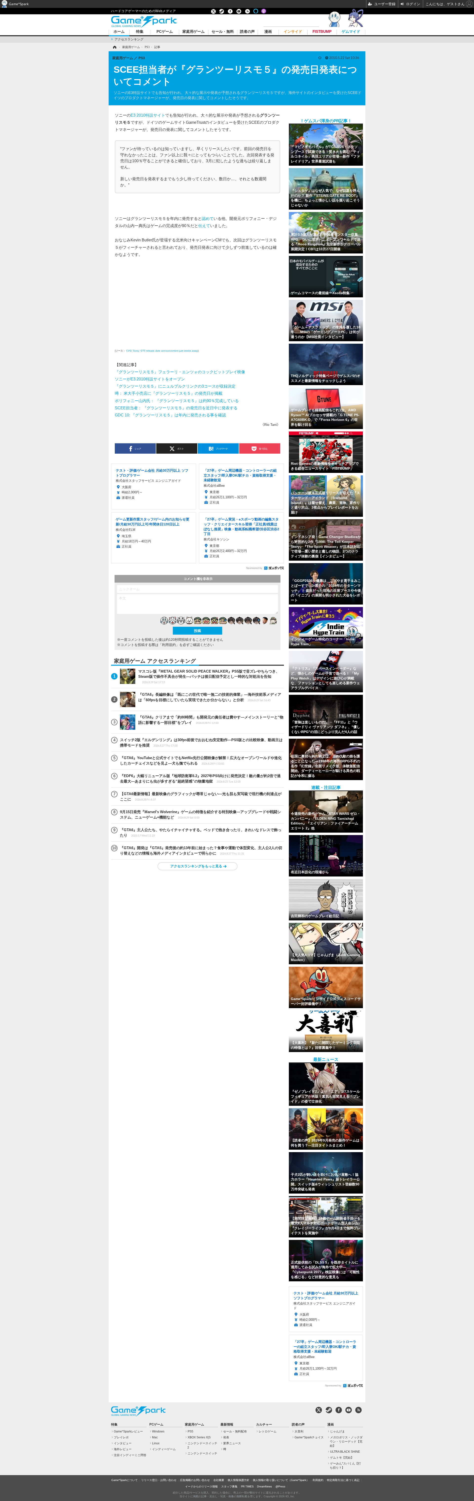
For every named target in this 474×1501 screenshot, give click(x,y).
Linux (155, 1443)
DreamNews (264, 1486)
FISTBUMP (322, 32)
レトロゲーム (267, 1431)
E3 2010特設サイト (148, 115)
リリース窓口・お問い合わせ (159, 1480)
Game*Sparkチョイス (309, 1437)
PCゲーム (165, 32)
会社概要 (218, 1480)
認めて (208, 218)
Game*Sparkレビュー (128, 1431)
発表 (226, 1437)
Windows (158, 1431)
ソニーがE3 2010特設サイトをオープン (150, 379)
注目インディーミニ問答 (130, 1455)
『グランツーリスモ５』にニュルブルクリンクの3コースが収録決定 (175, 386)
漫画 (268, 32)
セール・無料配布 (235, 1431)
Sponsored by (254, 568)
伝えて (204, 225)
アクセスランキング (129, 39)
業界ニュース (232, 1443)
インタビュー (123, 1443)
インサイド (293, 32)
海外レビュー (123, 1449)
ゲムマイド (351, 32)
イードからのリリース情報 (201, 1486)
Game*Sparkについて (124, 1480)
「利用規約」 (168, 645)
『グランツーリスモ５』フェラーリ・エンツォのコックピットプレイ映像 (180, 372)
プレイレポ (121, 1437)
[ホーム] (114, 47)
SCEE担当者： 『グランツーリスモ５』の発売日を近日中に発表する (176, 408)
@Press (280, 1486)
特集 (139, 32)
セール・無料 (223, 32)
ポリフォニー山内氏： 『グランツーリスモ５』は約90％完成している (177, 400)
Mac (155, 1437)
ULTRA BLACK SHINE (345, 1451)
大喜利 (299, 1431)
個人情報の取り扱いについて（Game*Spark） (281, 1480)
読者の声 (247, 32)
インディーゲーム (164, 1449)
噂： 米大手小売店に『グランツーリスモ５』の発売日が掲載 (168, 393)
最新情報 (226, 1424)
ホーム (119, 32)
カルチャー (264, 1424)
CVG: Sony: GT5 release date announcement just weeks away (162, 350)
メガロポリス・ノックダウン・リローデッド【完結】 (346, 1441)
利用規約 (318, 1480)
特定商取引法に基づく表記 (343, 1480)
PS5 (190, 1431)
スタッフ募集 (229, 1486)
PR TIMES (247, 1486)
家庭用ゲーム (193, 32)
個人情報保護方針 (238, 1480)
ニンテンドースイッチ (202, 1453)
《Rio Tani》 (270, 425)
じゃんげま (337, 1431)
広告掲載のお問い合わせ (195, 1480)
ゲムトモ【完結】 (342, 1457)
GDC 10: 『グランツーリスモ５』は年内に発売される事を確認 (170, 415)
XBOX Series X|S (199, 1437)
